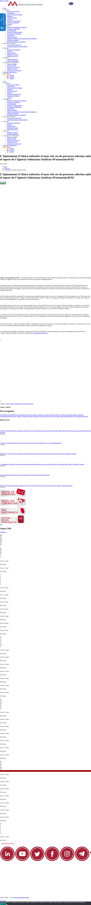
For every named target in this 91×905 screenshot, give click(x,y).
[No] (6, 904)
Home (5, 167)
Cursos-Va (6, 168)
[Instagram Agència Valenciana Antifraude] (67, 861)
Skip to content (4, 1)
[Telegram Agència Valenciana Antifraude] (82, 861)
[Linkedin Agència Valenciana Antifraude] (7, 861)
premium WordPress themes (21, 897)
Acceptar (3, 904)
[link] (42, 4)
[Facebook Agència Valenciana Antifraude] (52, 861)
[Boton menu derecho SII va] (13, 523)
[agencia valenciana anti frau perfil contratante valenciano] (13, 505)
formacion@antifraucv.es (41, 333)
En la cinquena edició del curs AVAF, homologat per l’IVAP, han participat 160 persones (25, 475)
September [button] (3, 532)
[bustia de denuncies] (13, 496)
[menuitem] (47, 8)
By (15, 403)
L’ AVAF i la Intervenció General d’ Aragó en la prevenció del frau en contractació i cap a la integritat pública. (30, 443)
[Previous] (0, 339)
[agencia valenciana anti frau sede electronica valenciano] (13, 514)
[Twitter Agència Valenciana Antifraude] (37, 861)
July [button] (1, 524)
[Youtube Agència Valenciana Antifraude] (22, 861)
